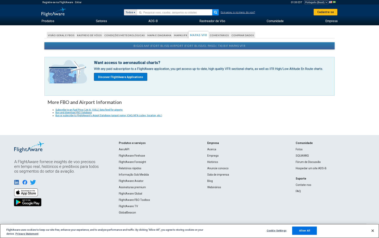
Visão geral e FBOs (61, 35)
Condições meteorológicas (124, 35)
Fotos (299, 149)
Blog (210, 180)
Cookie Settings (276, 230)
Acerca (211, 149)
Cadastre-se (325, 12)
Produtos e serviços (132, 143)
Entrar (78, 2)
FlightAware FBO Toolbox (134, 199)
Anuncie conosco (218, 168)
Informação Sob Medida (134, 174)
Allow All (304, 230)
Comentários (219, 35)
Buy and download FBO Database (73, 112)
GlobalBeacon (127, 212)
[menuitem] (47, 21)
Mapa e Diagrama (159, 35)
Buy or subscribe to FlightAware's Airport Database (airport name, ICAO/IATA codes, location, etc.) (108, 115)
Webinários (214, 187)
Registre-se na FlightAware (57, 2)
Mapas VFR (198, 35)
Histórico (212, 162)
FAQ (298, 191)
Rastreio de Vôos (89, 35)
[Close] (372, 230)
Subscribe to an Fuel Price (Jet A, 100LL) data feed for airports (89, 109)
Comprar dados (243, 35)
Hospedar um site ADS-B (311, 168)
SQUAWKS (302, 155)
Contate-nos (303, 184)
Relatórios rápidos (130, 168)
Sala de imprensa (218, 174)
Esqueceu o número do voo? (238, 12)
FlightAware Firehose (132, 155)
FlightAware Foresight (132, 162)
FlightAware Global (130, 193)
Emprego (213, 155)
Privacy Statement (26, 233)
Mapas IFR (180, 35)
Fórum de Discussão (308, 162)
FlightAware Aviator (131, 180)
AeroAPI (124, 149)
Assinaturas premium (132, 187)
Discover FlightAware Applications (120, 77)
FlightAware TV (128, 206)
